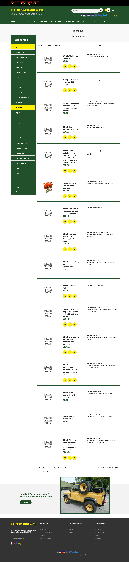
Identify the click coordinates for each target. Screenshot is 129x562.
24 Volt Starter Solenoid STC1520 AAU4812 (69, 418)
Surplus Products (21, 148)
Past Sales (17, 178)
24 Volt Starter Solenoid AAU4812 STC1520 (69, 395)
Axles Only (19, 62)
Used (17, 173)
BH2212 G (98, 335)
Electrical (82, 36)
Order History (99, 532)
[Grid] (39, 45)
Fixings (18, 123)
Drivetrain (19, 103)
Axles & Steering (21, 57)
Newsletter (98, 538)
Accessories (20, 52)
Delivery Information (46, 532)
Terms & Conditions (46, 538)
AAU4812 (98, 415)
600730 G (99, 182)
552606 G (99, 207)
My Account (83, 3)
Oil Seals (19, 138)
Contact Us (71, 530)
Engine (18, 113)
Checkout (103, 3)
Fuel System (20, 128)
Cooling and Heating (23, 98)
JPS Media (68, 557)
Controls (19, 92)
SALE (15, 183)
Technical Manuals (22, 158)
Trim (17, 168)
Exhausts (19, 118)
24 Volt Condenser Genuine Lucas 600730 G (70, 185)
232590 (98, 54)
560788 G (99, 363)
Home (73, 36)
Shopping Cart (93, 3)
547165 (98, 308)
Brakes (18, 77)
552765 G (99, 149)
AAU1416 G (99, 438)
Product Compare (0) (54, 45)
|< (39, 467)
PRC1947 (98, 260)
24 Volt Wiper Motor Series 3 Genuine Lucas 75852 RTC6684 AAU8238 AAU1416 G (70, 445)
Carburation (20, 82)
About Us (43, 530)
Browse (25, 502)
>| (47, 471)
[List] (41, 45)
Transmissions (21, 163)
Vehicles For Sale (19, 192)
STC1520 (98, 391)
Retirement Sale (21, 143)
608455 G (99, 102)
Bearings (19, 67)
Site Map (70, 532)
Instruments (20, 133)
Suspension (20, 153)
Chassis (18, 87)
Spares (16, 187)
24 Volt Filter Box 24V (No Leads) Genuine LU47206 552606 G (71, 211)
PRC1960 (98, 284)
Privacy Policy (44, 535)
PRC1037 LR (99, 125)
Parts (77, 36)
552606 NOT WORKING (102, 232)
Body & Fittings (21, 72)
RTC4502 (98, 78)
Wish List (97, 535)
